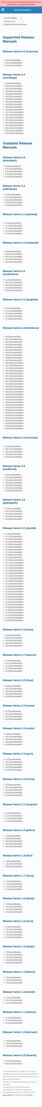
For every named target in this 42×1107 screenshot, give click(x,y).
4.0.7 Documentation (13, 355)
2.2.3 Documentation (13, 792)
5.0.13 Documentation (14, 117)
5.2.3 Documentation (13, 202)
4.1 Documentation (13, 308)
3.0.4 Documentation (13, 645)
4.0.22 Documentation (14, 394)
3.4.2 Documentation (13, 451)
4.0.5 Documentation (13, 349)
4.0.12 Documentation (14, 368)
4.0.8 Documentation (13, 357)
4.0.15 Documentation (14, 376)
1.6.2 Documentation (13, 909)
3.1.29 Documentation (14, 609)
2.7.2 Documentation (13, 665)
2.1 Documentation (13, 813)
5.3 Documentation (13, 166)
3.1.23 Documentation (14, 594)
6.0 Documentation (13, 60)
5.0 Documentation (13, 83)
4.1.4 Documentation (13, 318)
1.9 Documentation (13, 835)
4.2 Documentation (13, 279)
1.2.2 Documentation (13, 1002)
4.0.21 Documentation (14, 391)
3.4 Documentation (13, 446)
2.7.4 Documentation (13, 671)
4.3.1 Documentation (13, 254)
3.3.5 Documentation (13, 488)
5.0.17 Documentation (14, 128)
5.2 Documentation (13, 194)
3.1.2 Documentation (13, 539)
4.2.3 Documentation (13, 287)
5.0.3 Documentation (13, 91)
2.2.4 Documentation (13, 795)
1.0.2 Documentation (13, 1046)
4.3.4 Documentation (13, 262)
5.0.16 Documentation (14, 125)
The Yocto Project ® (22, 10)
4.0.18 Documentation (14, 383)
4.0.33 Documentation (14, 423)
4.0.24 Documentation (14, 399)
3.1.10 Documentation (14, 560)
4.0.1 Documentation (13, 339)
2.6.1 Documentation (13, 688)
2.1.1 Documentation (13, 815)
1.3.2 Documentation (13, 982)
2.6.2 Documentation (13, 691)
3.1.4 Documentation (13, 544)
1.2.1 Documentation (13, 1000)
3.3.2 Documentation (13, 480)
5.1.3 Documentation (13, 230)
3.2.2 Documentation (13, 513)
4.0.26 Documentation (14, 404)
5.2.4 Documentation (13, 205)
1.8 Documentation (13, 861)
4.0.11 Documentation (14, 365)
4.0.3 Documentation (13, 344)
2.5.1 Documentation (13, 714)
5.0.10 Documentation (14, 109)
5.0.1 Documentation (13, 86)
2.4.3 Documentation (13, 741)
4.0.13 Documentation (14, 370)
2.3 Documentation (13, 759)
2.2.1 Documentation (13, 787)
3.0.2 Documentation (13, 640)
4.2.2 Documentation (13, 285)
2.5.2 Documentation (13, 716)
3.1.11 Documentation (14, 562)
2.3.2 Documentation (13, 764)
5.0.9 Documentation (13, 107)
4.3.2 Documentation (13, 256)
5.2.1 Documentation (13, 197)
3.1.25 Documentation (14, 599)
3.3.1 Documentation (13, 477)
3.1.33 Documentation (14, 620)
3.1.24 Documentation (14, 596)
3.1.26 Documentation (14, 602)
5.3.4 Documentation (13, 176)
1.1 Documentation (13, 1017)
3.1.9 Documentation (13, 557)
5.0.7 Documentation (13, 101)
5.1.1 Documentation (13, 225)
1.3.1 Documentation (13, 980)
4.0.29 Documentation (14, 412)
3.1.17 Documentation (14, 578)
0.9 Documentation (13, 1061)
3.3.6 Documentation (13, 490)
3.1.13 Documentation (14, 568)
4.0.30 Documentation (14, 415)
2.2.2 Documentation (13, 790)
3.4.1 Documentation (13, 449)
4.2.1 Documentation (13, 282)
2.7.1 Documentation (13, 663)
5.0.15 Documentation (14, 122)
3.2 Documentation (13, 508)
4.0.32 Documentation (14, 420)
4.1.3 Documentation (13, 316)
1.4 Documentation (13, 952)
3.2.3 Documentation (13, 516)
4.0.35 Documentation (14, 428)
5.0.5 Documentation (13, 96)
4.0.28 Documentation (14, 410)
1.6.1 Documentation (13, 906)
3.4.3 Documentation (13, 454)
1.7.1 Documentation (13, 884)
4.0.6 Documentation (13, 352)
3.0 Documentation (13, 635)
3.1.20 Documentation (14, 586)
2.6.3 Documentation (13, 693)
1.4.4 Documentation (13, 962)
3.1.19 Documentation (14, 583)
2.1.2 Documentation (13, 818)
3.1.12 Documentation (14, 565)
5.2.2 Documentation (13, 199)
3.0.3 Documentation (13, 643)
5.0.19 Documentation (14, 133)
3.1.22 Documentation (14, 591)
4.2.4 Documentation (13, 290)
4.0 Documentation (13, 336)
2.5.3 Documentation (13, 719)
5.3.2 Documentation (13, 171)
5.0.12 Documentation (14, 114)
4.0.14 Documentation (14, 373)
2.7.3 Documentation (13, 668)
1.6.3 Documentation (13, 912)
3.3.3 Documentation (13, 482)
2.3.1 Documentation (13, 762)
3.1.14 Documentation (14, 570)
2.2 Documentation (13, 784)
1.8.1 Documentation (13, 863)
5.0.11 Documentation (14, 112)
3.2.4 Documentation (13, 519)
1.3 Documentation (13, 977)
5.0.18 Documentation (14, 130)
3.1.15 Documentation (14, 573)
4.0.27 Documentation (14, 407)
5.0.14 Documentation (14, 120)
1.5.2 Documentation (13, 932)
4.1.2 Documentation (13, 313)
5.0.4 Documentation (13, 93)
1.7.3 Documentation (13, 889)
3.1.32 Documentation (14, 617)
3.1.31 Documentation (14, 615)
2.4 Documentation (13, 734)
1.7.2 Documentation (13, 886)
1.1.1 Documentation (13, 1020)
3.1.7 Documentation (13, 552)
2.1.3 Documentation (13, 821)
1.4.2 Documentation (13, 957)
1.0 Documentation (13, 1040)
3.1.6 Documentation (13, 549)
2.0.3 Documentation (13, 846)
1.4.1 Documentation (13, 954)
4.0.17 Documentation (14, 381)
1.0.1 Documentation (13, 1043)
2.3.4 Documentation (13, 769)
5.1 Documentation (13, 223)
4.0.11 (29, 1095)
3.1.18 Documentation (14, 581)
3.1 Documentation (13, 533)
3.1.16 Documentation (14, 575)
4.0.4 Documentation (13, 347)
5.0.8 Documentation (13, 104)
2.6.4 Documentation (13, 696)
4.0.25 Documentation (14, 402)
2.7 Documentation (13, 660)
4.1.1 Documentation (13, 310)
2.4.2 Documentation (13, 739)
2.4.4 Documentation (13, 744)
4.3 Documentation (13, 251)
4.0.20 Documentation (14, 389)
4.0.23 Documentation (14, 397)
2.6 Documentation (13, 686)
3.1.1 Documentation (13, 536)
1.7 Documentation (13, 881)
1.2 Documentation (13, 997)
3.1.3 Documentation (13, 541)
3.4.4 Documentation (13, 456)
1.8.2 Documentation (13, 866)
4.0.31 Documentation (14, 418)
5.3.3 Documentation (13, 174)
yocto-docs (7, 1095)
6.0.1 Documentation (13, 62)
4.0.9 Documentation (13, 360)
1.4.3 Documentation (13, 960)
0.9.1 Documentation (13, 1063)
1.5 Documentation (13, 926)
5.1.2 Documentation (13, 228)
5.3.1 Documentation (13, 168)
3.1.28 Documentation (14, 607)
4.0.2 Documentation (13, 342)
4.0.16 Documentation (14, 378)
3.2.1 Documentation (13, 511)
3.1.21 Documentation (14, 588)
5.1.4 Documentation (13, 233)
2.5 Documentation (13, 711)
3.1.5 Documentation (13, 547)
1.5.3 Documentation (13, 934)
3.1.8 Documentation (13, 554)
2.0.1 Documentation (13, 841)
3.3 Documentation (13, 474)
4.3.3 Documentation (13, 259)
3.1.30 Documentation (14, 612)
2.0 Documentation (13, 838)
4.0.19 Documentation (14, 386)
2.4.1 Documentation (13, 736)
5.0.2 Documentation (13, 88)
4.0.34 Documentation (14, 425)
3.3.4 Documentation (13, 485)
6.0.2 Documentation (13, 65)
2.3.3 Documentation (13, 767)
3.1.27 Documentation (14, 604)
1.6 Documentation (13, 904)
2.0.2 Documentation (13, 843)
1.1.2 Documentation (13, 1023)
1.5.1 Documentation (13, 929)
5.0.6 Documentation (13, 99)
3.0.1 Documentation (13, 637)
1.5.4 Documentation (13, 937)
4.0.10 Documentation (14, 362)
